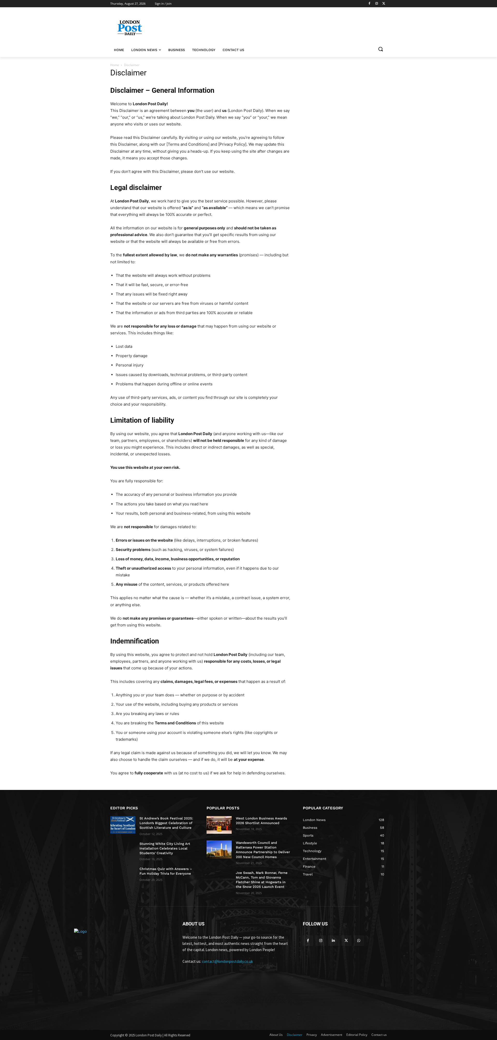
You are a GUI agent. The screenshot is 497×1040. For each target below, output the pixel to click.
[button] (380, 49)
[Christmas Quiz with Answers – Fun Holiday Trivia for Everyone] (122, 875)
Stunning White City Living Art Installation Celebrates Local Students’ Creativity (165, 848)
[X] (384, 4)
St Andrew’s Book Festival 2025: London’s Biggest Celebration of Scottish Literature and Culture (166, 823)
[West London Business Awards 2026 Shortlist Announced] (219, 825)
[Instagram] (376, 4)
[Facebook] (369, 4)
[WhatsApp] (359, 941)
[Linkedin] (333, 941)
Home (114, 65)
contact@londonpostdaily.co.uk (227, 961)
